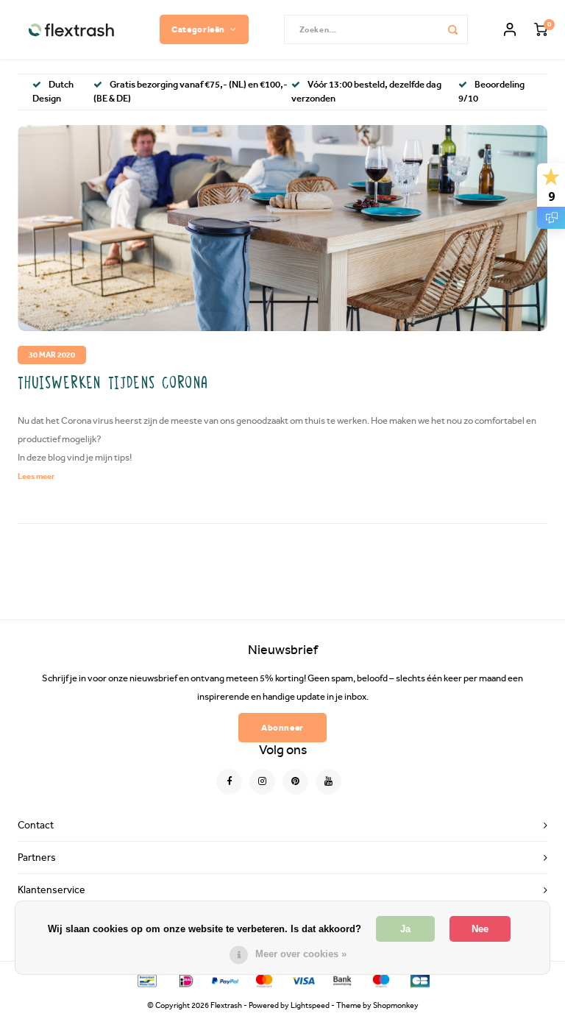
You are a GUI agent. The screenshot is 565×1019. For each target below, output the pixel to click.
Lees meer (36, 476)
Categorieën (198, 29)
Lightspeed (310, 1005)
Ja (405, 928)
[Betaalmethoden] (146, 979)
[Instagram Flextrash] (262, 782)
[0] (540, 30)
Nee (480, 928)
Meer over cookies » (301, 953)
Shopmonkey (396, 1005)
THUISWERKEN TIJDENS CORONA (113, 383)
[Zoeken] (453, 29)
